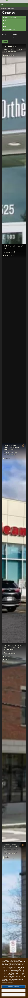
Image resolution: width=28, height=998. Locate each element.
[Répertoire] (6, 1)
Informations (6, 5)
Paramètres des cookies (13, 986)
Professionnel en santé (9, 29)
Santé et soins (7, 54)
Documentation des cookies (7, 982)
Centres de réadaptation (10, 17)
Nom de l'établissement (5, 35)
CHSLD (6, 20)
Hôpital (6, 26)
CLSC (5, 23)
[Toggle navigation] (27, 4)
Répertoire (15, 5)
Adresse (15, 34)
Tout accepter (13, 995)
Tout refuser (13, 990)
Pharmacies (6, 457)
